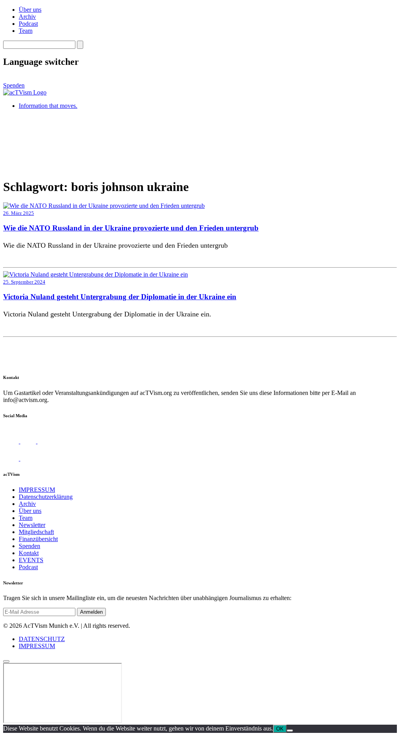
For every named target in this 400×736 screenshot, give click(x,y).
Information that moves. (48, 105)
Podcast (28, 23)
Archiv (27, 16)
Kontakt (29, 553)
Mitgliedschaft (36, 532)
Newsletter (32, 525)
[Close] (6, 661)
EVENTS (31, 560)
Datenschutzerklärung (46, 496)
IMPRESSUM (37, 489)
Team (25, 30)
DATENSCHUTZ (42, 639)
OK (280, 729)
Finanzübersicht (38, 539)
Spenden (14, 85)
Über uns (30, 9)
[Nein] (290, 730)
